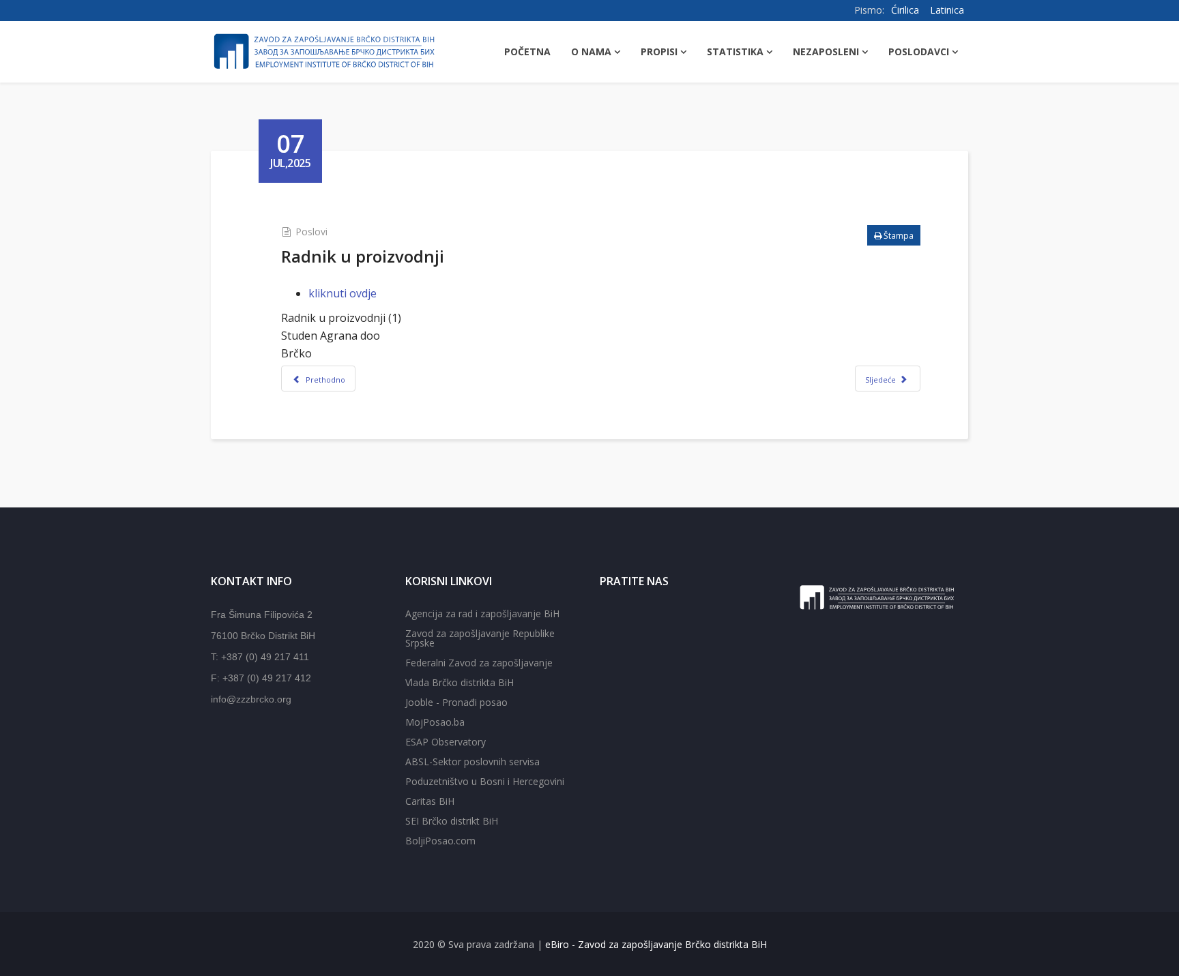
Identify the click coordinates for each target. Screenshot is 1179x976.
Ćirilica (905, 9)
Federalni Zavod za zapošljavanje (479, 662)
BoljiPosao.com (440, 840)
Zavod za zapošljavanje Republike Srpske (480, 638)
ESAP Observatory (445, 741)
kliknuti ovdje (342, 293)
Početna (527, 51)
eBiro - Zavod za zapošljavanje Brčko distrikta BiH (656, 944)
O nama (591, 51)
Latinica (947, 9)
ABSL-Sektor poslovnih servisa (472, 761)
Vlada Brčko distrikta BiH (459, 682)
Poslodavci (918, 51)
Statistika (735, 51)
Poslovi (311, 231)
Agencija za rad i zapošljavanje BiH (482, 613)
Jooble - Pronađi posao (456, 702)
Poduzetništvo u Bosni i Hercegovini (484, 781)
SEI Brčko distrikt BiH (451, 820)
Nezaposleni (826, 51)
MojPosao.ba (435, 721)
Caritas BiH (429, 801)
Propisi (659, 51)
